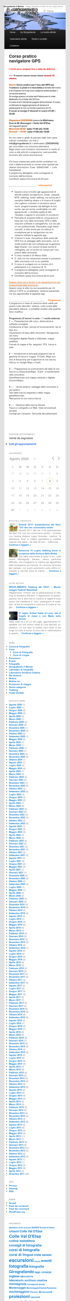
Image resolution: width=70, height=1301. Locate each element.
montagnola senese (36, 1284)
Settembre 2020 (17, 884)
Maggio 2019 (15, 924)
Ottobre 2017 (15, 979)
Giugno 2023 (15, 797)
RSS (11, 1191)
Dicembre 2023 (16, 782)
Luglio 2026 (15, 707)
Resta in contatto (39, 38)
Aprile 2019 (15, 927)
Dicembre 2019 (16, 904)
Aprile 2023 (15, 803)
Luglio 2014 (15, 1092)
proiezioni (19, 1296)
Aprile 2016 (15, 1031)
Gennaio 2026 (16, 724)
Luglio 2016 (15, 1023)
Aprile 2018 (15, 962)
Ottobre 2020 (15, 881)
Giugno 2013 (15, 1130)
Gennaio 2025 (16, 750)
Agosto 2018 (15, 950)
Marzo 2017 (15, 1000)
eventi (46, 1260)
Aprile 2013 (15, 1136)
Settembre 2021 (17, 855)
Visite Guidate (16, 692)
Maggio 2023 (15, 800)
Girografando (21, 1271)
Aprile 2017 (15, 997)
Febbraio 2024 (16, 776)
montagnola (17, 1284)
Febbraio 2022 (16, 840)
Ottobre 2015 (15, 1049)
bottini (35, 1227)
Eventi (12, 661)
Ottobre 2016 (15, 1014)
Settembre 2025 (17, 736)
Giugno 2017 (15, 991)
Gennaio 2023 (16, 811)
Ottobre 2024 (15, 759)
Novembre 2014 (17, 1081)
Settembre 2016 (17, 1017)
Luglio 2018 (15, 953)
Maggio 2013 (15, 1133)
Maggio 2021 (15, 866)
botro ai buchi (25, 1227)
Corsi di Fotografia (23, 652)
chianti (14, 1231)
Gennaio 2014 (16, 1110)
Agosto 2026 (15, 704)
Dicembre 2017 (16, 973)
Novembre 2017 (17, 976)
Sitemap (13, 1188)
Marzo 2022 (15, 837)
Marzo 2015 (15, 1069)
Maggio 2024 (15, 768)
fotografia (18, 1266)
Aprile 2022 (15, 834)
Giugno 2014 (15, 1095)
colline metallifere (22, 1241)
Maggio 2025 (15, 739)
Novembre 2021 (17, 849)
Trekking (13, 689)
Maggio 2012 (15, 1168)
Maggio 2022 (15, 831)
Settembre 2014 (17, 1087)
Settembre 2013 (17, 1121)
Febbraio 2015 (16, 1072)
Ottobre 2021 (15, 852)
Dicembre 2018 (16, 939)
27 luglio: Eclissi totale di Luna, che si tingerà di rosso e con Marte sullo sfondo (40, 615)
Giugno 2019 (15, 921)
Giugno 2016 (15, 1026)
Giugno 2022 (15, 829)
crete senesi (42, 1254)
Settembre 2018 (17, 947)
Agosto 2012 (15, 1159)
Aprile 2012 (15, 1170)
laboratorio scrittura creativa (28, 1280)
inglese (14, 1276)
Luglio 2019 (15, 918)
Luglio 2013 (15, 1127)
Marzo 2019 (15, 930)
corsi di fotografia (24, 1249)
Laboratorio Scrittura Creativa (24, 672)
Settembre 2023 (17, 791)
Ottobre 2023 (15, 788)
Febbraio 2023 (16, 808)
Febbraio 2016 (16, 1037)
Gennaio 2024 (16, 779)
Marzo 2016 (15, 1034)
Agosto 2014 (15, 1089)
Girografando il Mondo (14, 6)
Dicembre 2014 (16, 1078)
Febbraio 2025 (16, 748)
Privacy (13, 1185)
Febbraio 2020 (16, 898)
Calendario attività (18, 38)
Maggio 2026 (15, 713)
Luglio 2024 (15, 765)
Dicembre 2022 (16, 814)
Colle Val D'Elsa (31, 1231)
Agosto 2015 (15, 1055)
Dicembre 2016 (16, 1008)
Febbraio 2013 (16, 1142)
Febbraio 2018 (16, 968)
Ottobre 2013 (15, 1118)
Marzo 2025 (15, 745)
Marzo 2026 (15, 719)
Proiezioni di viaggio (20, 684)
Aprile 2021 (15, 869)
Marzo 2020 (15, 895)
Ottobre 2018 (15, 945)
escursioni (21, 1259)
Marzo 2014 (15, 1104)
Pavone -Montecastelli (41, 1291)
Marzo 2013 (15, 1139)
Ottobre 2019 (15, 910)
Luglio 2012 (15, 1162)
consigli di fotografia (25, 1245)
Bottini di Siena (47, 1227)
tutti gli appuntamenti (22, 444)
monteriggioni (19, 1291)
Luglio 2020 (15, 887)
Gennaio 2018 (16, 971)
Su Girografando (28, 32)
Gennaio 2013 (16, 1144)
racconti (35, 1297)
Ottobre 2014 (15, 1083)
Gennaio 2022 (16, 843)
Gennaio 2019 (16, 936)
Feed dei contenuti (19, 1205)
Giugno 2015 (15, 1060)
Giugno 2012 (15, 1165)
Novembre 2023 (17, 785)
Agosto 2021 (15, 858)
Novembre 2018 (17, 942)
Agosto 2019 (15, 916)
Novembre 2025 (17, 730)
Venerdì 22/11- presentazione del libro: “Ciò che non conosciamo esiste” (40, 526)
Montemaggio (17, 1288)
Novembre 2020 (17, 878)
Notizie (12, 678)
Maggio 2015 (15, 1063)
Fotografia (14, 663)
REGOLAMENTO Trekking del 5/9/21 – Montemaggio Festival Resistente (35, 588)
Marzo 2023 (15, 805)
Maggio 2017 (15, 994)
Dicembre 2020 (16, 875)
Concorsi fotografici (19, 646)
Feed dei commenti (19, 1208)
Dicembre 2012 (16, 1147)
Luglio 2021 (15, 861)
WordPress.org (17, 1211)
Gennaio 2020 (16, 901)
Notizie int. (14, 681)
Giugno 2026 (15, 710)
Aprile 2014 (15, 1101)
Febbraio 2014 (16, 1107)
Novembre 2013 (17, 1115)
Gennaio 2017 (16, 1005)
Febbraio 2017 (16, 1002)
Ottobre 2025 (15, 733)
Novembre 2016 (17, 1011)
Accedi (12, 1203)
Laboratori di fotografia (21, 669)
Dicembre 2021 (16, 846)
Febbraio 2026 (16, 721)
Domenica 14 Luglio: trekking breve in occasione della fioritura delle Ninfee (40, 552)
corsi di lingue (21, 1254)
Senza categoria (17, 687)
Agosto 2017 (15, 985)
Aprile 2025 (15, 742)
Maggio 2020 (15, 890)
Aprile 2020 (15, 892)
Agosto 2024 (15, 762)
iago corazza (43, 1272)
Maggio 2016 (15, 1028)
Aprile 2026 (15, 716)
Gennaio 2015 (16, 1075)
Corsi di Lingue (21, 655)
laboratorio (26, 1276)
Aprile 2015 (15, 1066)
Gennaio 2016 (16, 1040)
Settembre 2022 (17, 823)
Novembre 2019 (17, 907)
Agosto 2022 (15, 826)
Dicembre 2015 (16, 1043)
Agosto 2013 (15, 1124)
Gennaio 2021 (16, 872)
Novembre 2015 (17, 1046)
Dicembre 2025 (16, 727)
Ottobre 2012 (15, 1153)
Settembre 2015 (17, 1052)
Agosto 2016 (15, 1020)
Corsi (12, 649)
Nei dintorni (15, 675)
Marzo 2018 (15, 965)
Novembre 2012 (17, 1150)
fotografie (36, 1266)
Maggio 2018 (15, 959)
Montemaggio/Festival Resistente (41, 1288)
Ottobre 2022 (15, 820)
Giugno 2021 (15, 863)
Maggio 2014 (15, 1098)
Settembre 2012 (17, 1156)
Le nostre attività (48, 32)
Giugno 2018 (15, 956)
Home (12, 32)
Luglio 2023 (15, 794)
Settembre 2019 (17, 913)
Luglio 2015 (15, 1057)
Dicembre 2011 (16, 1173)
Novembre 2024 (17, 756)
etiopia (37, 1261)
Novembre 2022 (17, 817)
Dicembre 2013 (16, 1113)
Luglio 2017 (15, 988)
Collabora (14, 45)
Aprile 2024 (15, 771)
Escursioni (14, 658)
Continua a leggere (20, 544)
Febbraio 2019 (16, 933)
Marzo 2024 (15, 774)
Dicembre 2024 (16, 753)
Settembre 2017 (17, 982)
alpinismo (13, 1227)
